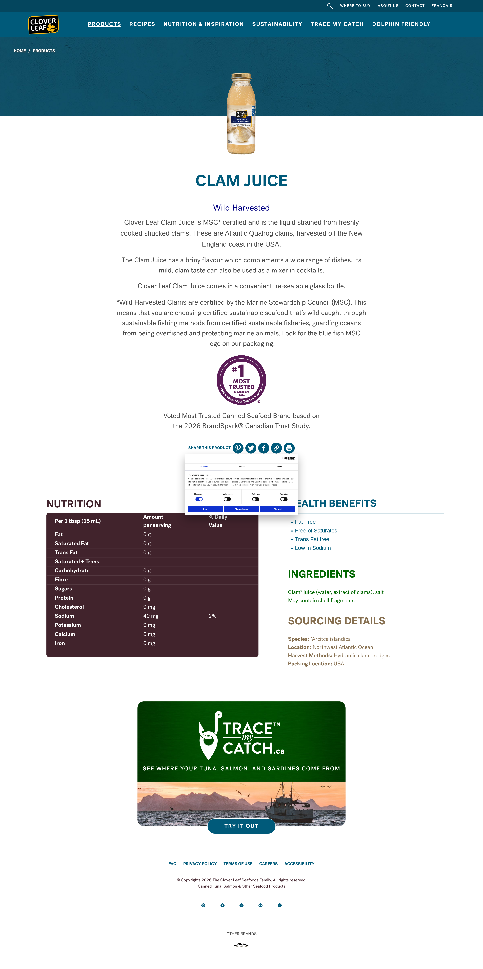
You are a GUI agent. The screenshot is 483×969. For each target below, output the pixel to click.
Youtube (260, 905)
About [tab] (279, 467)
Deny (205, 509)
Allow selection (241, 509)
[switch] (227, 499)
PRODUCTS (44, 51)
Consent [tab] (204, 467)
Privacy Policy (200, 864)
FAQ (172, 864)
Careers (268, 864)
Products (104, 24)
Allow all (277, 509)
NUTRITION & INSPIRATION (204, 24)
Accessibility (299, 864)
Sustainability (277, 24)
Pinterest (241, 905)
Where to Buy (355, 6)
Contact (415, 6)
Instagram (203, 905)
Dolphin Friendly (401, 24)
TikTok (279, 905)
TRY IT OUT (241, 826)
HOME (20, 51)
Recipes (142, 24)
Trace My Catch (337, 24)
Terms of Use (238, 864)
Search (330, 6)
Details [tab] (241, 467)
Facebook (222, 905)
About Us (388, 6)
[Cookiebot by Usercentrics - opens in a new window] (284, 459)
